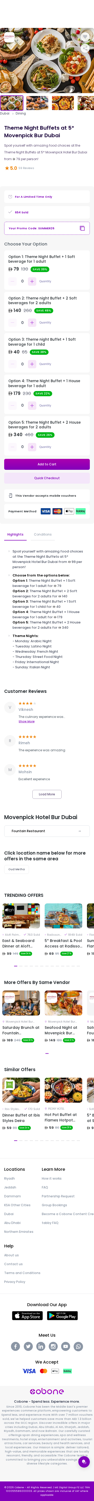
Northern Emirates (18, 1231)
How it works (52, 1178)
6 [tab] (41, 1140)
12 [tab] (73, 1140)
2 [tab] (44, 88)
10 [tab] (62, 1140)
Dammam (12, 1196)
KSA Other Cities (17, 1205)
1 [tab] (39, 88)
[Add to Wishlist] (85, 36)
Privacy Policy (14, 1282)
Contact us (13, 1264)
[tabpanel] (47, 60)
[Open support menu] (84, 1462)
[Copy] (82, 228)
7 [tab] (47, 1140)
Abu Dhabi (12, 1223)
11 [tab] (67, 1140)
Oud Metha (16, 869)
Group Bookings (54, 1205)
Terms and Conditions (22, 1273)
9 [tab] (57, 1140)
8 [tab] (52, 1140)
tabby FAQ (50, 1223)
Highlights (15, 534)
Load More (47, 794)
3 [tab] (49, 88)
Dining (21, 113)
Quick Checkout (47, 478)
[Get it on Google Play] (62, 1315)
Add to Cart (47, 464)
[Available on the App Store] (27, 1315)
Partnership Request (58, 1196)
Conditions (43, 534)
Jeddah (10, 1187)
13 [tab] (78, 1140)
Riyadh (9, 1178)
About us (11, 1255)
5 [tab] (36, 1140)
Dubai (4, 113)
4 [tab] (54, 88)
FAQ (45, 1187)
